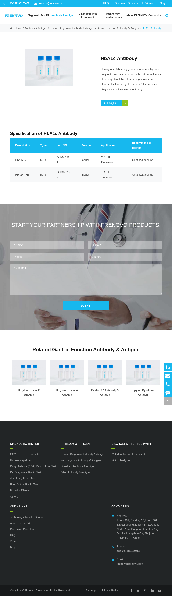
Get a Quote (112, 103)
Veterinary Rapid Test (23, 478)
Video (149, 3)
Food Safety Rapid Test (24, 484)
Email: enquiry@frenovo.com (130, 561)
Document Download (127, 3)
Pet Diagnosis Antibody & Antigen (81, 460)
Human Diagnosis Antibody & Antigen (72, 28)
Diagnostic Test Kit (24, 443)
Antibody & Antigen (35, 28)
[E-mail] (168, 376)
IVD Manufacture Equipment (128, 454)
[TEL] (168, 384)
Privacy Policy (110, 590)
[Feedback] (168, 392)
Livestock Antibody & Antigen (78, 466)
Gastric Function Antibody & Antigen (118, 28)
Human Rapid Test (21, 460)
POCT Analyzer (120, 460)
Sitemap (91, 590)
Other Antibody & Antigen (76, 472)
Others (14, 496)
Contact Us (120, 506)
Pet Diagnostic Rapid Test (25, 472)
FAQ (106, 3)
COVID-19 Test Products (24, 454)
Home (18, 28)
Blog (162, 3)
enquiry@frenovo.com (51, 3)
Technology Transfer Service (27, 517)
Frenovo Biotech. (35, 590)
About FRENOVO (20, 523)
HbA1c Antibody (151, 28)
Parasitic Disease (20, 490)
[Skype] (168, 367)
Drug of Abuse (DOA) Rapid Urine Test (33, 466)
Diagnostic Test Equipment (132, 443)
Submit (86, 305)
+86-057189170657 (18, 3)
